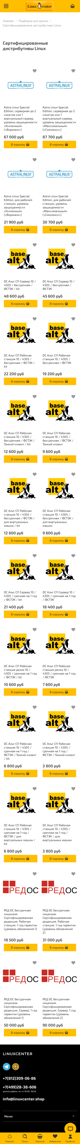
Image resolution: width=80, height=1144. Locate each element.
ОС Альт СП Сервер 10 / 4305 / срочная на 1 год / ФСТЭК (59, 595)
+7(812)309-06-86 (19, 1078)
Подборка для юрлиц (33, 20)
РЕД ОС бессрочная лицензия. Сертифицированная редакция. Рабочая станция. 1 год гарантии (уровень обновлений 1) (20, 919)
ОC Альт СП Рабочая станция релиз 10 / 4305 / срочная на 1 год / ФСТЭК (59, 671)
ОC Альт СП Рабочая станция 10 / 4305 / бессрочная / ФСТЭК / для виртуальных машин (58, 518)
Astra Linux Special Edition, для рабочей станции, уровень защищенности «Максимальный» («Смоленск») (57, 205)
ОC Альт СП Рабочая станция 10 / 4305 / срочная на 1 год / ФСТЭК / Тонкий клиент (59, 749)
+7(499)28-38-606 (19, 1087)
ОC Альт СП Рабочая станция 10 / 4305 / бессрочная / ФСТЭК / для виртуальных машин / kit (19, 518)
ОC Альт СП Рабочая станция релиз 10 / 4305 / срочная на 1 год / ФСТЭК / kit (20, 671)
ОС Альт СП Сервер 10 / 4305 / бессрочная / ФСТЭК (59, 284)
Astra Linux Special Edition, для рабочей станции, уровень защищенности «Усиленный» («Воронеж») (18, 205)
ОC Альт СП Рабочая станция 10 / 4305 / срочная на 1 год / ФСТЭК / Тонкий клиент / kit (20, 751)
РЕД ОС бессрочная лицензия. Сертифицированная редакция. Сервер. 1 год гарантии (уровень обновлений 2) (59, 1008)
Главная (8, 20)
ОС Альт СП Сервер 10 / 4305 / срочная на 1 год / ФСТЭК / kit (20, 595)
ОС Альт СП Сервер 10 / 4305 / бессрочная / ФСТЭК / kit (20, 284)
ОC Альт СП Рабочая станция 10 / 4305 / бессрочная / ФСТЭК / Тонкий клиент (58, 438)
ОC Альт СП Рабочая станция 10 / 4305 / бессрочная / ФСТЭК (57, 358)
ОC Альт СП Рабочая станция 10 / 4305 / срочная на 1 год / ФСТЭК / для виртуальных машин (57, 832)
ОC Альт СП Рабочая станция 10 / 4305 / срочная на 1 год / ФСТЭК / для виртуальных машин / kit (19, 834)
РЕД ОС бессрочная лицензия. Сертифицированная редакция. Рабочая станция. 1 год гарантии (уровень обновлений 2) (59, 921)
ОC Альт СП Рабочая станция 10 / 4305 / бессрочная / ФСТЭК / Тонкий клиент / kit (19, 438)
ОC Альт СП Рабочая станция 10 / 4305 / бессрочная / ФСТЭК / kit (19, 360)
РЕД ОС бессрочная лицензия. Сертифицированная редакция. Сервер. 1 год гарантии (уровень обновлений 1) (20, 1008)
